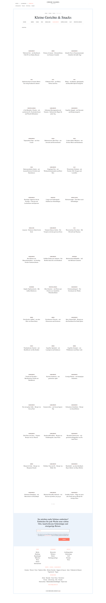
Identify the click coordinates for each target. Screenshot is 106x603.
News (68, 560)
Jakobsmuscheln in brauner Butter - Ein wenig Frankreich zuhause (31, 82)
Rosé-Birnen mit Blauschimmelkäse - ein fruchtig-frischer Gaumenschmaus (32, 260)
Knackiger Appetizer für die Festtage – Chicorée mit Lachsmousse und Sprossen (31, 201)
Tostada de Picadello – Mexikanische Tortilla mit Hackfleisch (32, 378)
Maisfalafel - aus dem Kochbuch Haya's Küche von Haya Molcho (74, 467)
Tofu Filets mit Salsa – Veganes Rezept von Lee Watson (31, 436)
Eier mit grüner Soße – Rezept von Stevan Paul (31, 408)
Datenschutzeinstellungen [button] (53, 581)
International (37, 563)
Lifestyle (31, 3)
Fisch (36, 570)
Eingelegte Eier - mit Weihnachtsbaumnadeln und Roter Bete (53, 171)
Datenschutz (42, 581)
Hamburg (37, 554)
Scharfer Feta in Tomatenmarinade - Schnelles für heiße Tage (74, 54)
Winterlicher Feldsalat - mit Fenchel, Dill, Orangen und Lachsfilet (74, 171)
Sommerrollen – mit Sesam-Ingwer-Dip (53, 408)
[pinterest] (54, 588)
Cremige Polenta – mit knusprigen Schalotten (74, 377)
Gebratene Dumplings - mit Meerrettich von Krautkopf (31, 495)
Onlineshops (28, 5)
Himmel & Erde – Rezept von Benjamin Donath (32, 467)
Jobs (56, 580)
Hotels (53, 556)
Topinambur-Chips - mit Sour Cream (31, 141)
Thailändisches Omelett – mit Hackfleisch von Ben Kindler (32, 349)
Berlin (37, 552)
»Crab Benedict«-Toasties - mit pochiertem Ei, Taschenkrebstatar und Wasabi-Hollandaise (32, 112)
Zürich (37, 561)
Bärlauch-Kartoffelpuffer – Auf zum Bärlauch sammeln (74, 259)
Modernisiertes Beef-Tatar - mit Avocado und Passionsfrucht (52, 141)
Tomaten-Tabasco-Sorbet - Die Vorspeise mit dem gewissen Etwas (53, 231)
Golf (68, 556)
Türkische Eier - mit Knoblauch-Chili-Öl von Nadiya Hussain (31, 54)
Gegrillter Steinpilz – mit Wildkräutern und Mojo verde (74, 349)
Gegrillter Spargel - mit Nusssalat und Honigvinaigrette (74, 111)
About (43, 578)
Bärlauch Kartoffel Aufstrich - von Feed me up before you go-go (53, 495)
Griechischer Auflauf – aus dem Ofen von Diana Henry (31, 320)
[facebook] (49, 588)
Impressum (64, 581)
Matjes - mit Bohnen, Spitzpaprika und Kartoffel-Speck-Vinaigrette (74, 82)
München (37, 558)
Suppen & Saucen (61, 570)
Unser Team (54, 578)
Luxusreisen (23, 3)
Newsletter (61, 578)
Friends (60, 580)
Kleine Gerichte (51, 570)
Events (45, 580)
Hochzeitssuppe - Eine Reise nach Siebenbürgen (74, 200)
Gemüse (27, 570)
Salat (68, 570)
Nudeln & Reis (42, 570)
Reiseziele (53, 552)
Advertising (51, 580)
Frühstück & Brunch (76, 570)
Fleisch (32, 570)
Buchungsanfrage (53, 558)
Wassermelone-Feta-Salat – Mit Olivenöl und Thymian (74, 231)
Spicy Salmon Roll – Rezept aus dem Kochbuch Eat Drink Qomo (74, 320)
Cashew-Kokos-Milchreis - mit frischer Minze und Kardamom (74, 141)
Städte (16, 3)
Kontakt (48, 578)
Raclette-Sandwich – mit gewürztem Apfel (53, 377)
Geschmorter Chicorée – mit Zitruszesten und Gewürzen (53, 320)
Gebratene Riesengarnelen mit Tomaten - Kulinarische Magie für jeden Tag (53, 112)
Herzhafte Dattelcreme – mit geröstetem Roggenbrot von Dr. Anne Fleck (74, 437)
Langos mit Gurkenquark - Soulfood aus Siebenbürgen (53, 200)
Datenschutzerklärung (48, 535)
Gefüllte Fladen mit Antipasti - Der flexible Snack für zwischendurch (53, 259)
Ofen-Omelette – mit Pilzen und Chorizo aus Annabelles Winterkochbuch (53, 291)
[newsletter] (57, 588)
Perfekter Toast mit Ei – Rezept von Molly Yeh (53, 467)
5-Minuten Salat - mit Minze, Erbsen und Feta (53, 82)
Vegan (56, 572)
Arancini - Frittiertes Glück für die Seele (31, 231)
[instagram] (52, 588)
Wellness (53, 554)
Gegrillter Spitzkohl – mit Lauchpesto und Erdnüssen (53, 349)
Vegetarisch (51, 572)
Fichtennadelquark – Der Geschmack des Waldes (74, 290)
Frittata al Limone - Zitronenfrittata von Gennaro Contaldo (53, 54)
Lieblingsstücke (18, 5)
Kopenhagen (37, 556)
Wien (37, 560)
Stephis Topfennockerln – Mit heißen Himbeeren (32, 290)
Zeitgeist (33, 5)
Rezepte (23, 5)
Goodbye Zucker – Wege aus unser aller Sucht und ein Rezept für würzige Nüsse (74, 496)
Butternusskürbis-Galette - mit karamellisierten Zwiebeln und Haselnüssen (31, 171)
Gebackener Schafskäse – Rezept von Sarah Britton (74, 408)
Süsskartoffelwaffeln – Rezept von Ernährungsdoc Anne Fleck (53, 436)
